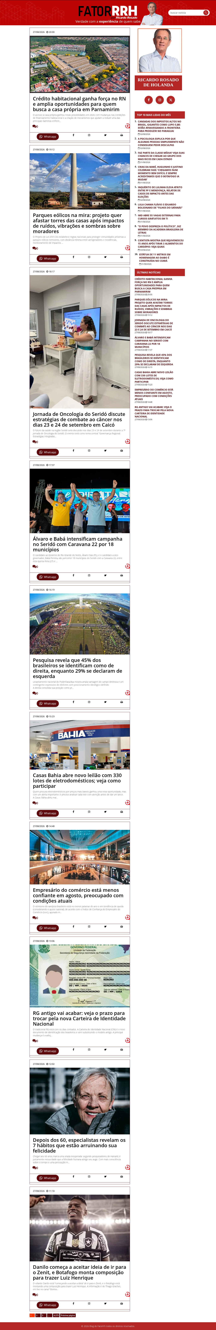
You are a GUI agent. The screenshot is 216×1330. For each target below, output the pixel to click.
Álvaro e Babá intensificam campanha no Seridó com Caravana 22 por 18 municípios (152, 342)
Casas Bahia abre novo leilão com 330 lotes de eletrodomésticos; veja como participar (154, 377)
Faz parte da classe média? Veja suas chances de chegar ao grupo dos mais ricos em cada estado (161, 156)
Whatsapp (50, 136)
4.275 (56, 1315)
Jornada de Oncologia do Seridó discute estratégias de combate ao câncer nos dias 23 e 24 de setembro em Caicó (154, 324)
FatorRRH (108, 12)
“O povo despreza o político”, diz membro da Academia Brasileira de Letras (160, 229)
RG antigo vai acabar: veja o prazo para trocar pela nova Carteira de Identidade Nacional (154, 411)
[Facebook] (149, 100)
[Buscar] (205, 12)
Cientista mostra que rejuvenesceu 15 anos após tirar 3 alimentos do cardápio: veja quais (161, 243)
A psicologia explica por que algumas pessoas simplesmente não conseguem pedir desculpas (161, 142)
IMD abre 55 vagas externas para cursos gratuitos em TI (159, 217)
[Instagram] (160, 100)
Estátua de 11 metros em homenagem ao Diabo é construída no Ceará (154, 257)
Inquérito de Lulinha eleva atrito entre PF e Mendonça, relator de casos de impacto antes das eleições (160, 192)
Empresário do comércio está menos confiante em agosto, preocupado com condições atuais (154, 394)
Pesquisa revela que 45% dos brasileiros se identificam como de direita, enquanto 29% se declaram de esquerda (154, 359)
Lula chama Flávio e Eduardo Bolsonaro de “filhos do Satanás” (160, 206)
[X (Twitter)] (171, 100)
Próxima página (68, 1315)
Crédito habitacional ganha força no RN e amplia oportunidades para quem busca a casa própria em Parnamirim (153, 285)
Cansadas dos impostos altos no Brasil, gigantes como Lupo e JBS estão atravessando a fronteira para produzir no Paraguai (159, 126)
